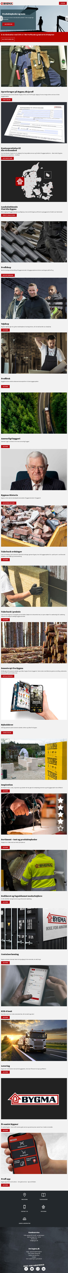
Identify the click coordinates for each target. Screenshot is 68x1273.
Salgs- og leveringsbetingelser (34, 1251)
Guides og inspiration (34, 1255)
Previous (1, 18)
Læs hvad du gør (7, 158)
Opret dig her (6, 99)
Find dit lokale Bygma (9, 215)
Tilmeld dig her (7, 732)
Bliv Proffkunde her (8, 39)
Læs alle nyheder (8, 676)
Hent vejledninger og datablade (34, 1259)
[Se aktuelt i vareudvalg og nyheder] (34, 815)
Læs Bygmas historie (9, 503)
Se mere (7, 23)
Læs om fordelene (8, 275)
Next (66, 18)
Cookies (34, 1257)
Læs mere (5, 330)
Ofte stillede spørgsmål (34, 1253)
